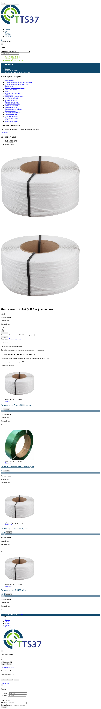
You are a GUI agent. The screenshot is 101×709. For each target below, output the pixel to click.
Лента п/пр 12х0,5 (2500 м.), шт (14, 528)
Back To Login (5, 683)
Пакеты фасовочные (11, 105)
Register (4, 707)
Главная (7, 29)
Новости (8, 35)
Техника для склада (11, 118)
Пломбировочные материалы (14, 88)
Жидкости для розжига (12, 93)
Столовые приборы (11, 116)
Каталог (7, 33)
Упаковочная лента (11, 70)
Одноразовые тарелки (12, 104)
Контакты (8, 36)
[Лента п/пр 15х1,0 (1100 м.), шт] (19, 583)
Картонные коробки (11, 98)
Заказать (4, 333)
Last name (4, 695)
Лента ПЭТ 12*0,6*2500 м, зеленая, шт (17, 467)
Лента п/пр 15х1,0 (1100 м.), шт (14, 590)
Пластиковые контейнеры (13, 109)
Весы (6, 91)
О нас (7, 31)
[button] (1, 40)
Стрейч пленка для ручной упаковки (17, 84)
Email (2, 700)
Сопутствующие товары (13, 112)
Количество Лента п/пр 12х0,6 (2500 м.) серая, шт (17, 335)
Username (4, 698)
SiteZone (20, 615)
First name (4, 693)
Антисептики (9, 81)
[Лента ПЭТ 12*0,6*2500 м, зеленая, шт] (19, 459)
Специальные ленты (12, 114)
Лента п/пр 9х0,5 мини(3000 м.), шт (16, 405)
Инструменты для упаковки (14, 97)
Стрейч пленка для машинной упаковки (18, 82)
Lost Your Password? (7, 667)
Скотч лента (9, 86)
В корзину (4, 337)
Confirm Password (6, 705)
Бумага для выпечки (11, 89)
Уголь (7, 120)
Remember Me (7, 662)
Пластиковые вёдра (11, 107)
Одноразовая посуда (11, 102)
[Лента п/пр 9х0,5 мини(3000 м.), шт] (19, 397)
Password (4, 702)
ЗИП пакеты (9, 95)
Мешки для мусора (11, 100)
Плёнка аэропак (10, 111)
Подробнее (4, 132)
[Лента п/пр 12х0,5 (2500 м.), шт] (19, 521)
